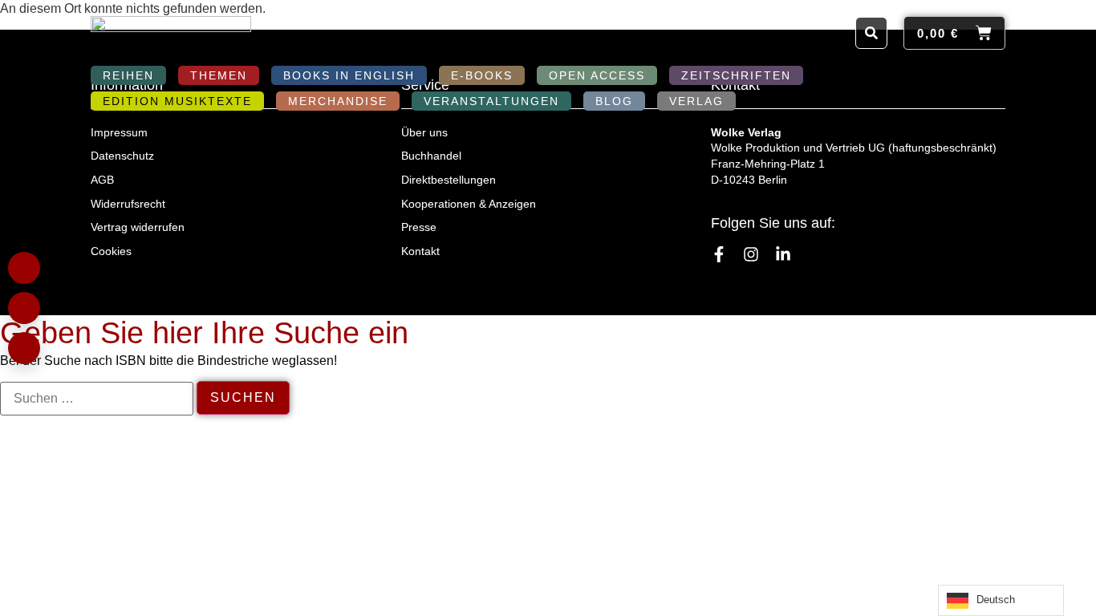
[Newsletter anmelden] (24, 348)
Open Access (597, 75)
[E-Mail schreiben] (24, 268)
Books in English (349, 75)
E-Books (482, 75)
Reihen (128, 75)
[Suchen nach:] (96, 398)
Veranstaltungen (491, 101)
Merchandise (338, 101)
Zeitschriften (736, 75)
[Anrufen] (24, 308)
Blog (614, 101)
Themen (218, 75)
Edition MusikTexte (177, 101)
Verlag (696, 101)
